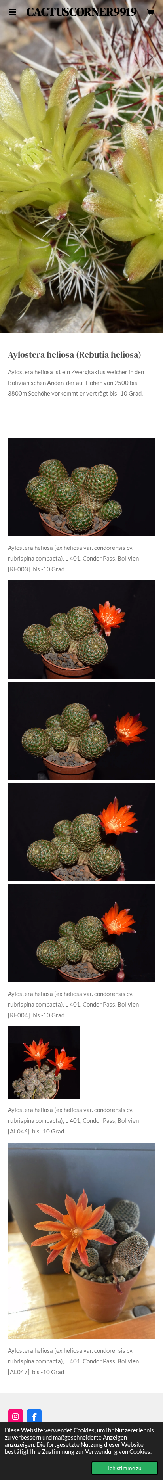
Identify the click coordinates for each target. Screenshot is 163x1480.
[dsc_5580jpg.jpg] (81, 933)
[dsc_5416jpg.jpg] (81, 731)
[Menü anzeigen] (12, 12)
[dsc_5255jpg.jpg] (81, 487)
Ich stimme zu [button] (125, 1468)
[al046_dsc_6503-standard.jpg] (44, 1062)
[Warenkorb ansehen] (150, 12)
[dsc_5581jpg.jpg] (81, 832)
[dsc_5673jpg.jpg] (81, 629)
